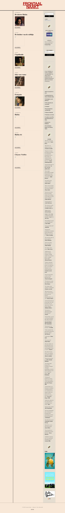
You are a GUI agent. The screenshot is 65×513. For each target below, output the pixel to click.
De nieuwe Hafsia (21, 14)
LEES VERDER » (18, 27)
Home (32, 509)
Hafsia (17, 114)
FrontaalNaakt (32, 5)
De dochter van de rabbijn (24, 34)
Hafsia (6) (18, 134)
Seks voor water (20, 74)
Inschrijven (49, 54)
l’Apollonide (19, 54)
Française (18, 94)
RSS (50, 498)
